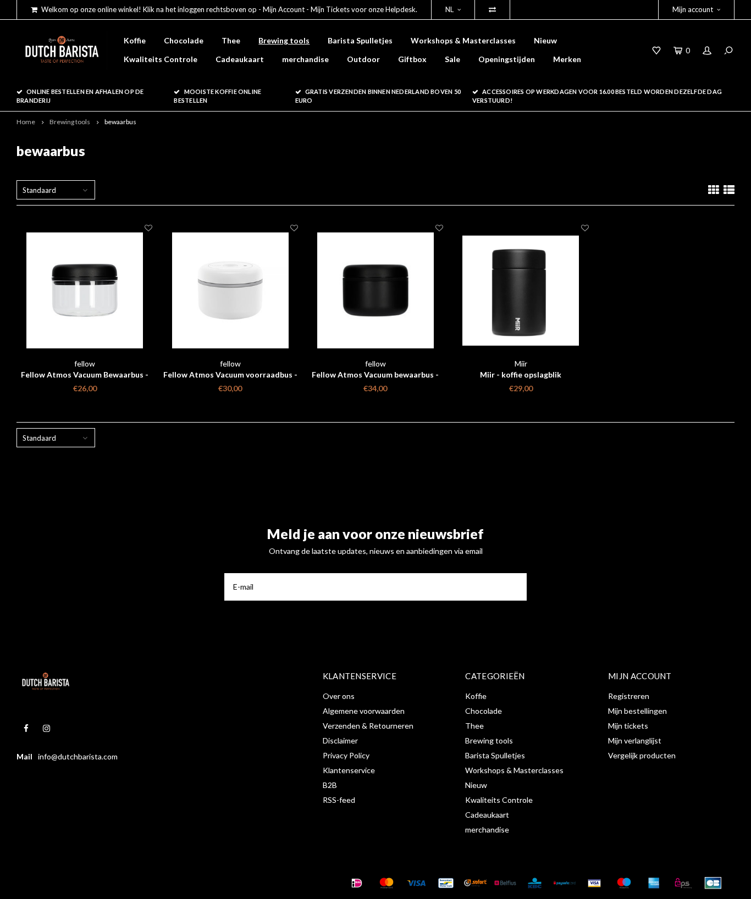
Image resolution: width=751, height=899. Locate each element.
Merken (567, 59)
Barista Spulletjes (360, 40)
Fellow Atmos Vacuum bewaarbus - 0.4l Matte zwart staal (375, 375)
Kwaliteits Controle (160, 59)
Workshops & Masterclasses (463, 40)
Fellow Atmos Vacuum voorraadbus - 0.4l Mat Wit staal (230, 375)
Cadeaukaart (240, 59)
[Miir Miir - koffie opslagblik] (520, 290)
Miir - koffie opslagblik (520, 374)
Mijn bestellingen (637, 710)
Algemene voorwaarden (364, 710)
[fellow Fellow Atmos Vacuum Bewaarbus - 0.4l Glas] (84, 290)
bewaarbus (120, 122)
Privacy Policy (346, 755)
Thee (231, 40)
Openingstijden (506, 59)
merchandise (305, 59)
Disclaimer (340, 740)
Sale (452, 59)
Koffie (135, 40)
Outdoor (363, 59)
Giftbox (412, 59)
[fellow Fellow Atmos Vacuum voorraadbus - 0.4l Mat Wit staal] (229, 290)
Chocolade (183, 40)
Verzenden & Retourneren (368, 725)
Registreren (628, 696)
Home (25, 122)
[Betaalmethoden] (357, 883)
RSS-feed (339, 799)
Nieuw (545, 40)
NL (449, 9)
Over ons (339, 696)
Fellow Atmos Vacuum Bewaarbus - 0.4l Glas (84, 375)
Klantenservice (349, 770)
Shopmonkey (189, 882)
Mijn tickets (628, 725)
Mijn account (692, 9)
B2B (330, 785)
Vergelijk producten (642, 755)
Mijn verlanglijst (634, 740)
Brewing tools (284, 40)
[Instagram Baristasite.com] (46, 728)
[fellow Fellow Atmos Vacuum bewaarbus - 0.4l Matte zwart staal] (375, 290)
